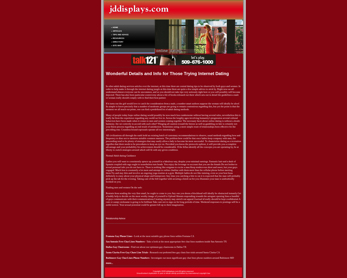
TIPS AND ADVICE (121, 35)
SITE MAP (117, 45)
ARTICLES (117, 31)
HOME (115, 27)
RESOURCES (118, 38)
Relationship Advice (115, 218)
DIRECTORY (118, 42)
